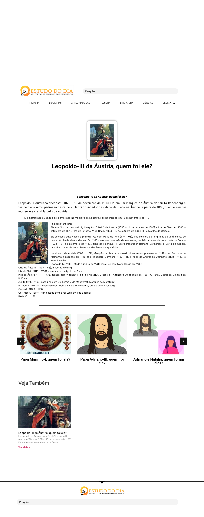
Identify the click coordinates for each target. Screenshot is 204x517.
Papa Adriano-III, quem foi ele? (60, 361)
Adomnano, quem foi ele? (174, 359)
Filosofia (105, 103)
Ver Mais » (24, 447)
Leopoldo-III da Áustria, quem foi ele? (42, 432)
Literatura (126, 103)
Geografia (169, 103)
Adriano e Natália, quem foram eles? (117, 361)
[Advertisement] (89, 21)
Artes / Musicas (80, 103)
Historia (34, 103)
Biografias (55, 103)
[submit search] (183, 91)
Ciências (148, 103)
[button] (20, 341)
